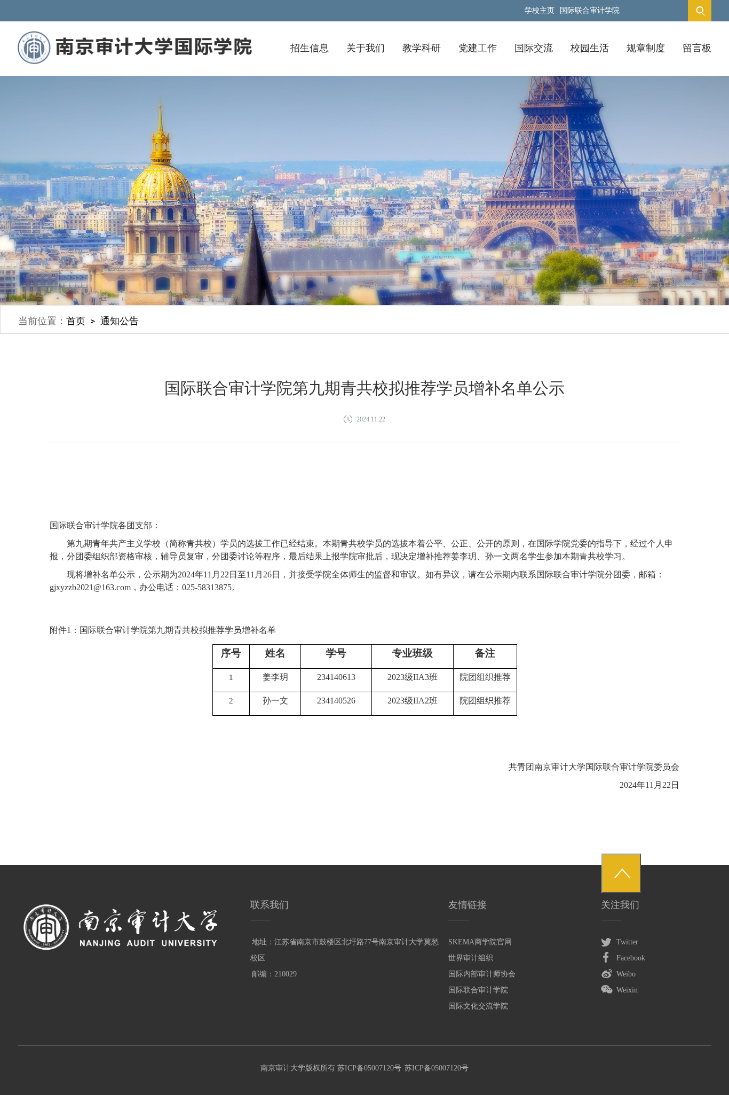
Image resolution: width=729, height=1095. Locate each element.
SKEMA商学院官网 (480, 942)
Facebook (630, 958)
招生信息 (309, 48)
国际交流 (533, 48)
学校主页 (539, 10)
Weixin (627, 990)
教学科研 (421, 48)
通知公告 (119, 321)
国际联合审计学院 (590, 10)
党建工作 (477, 48)
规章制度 (646, 48)
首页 (75, 321)
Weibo (626, 974)
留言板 (697, 48)
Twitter (627, 942)
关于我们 (365, 48)
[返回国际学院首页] (135, 34)
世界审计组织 (470, 958)
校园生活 (589, 48)
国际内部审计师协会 (482, 974)
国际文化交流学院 (478, 1006)
